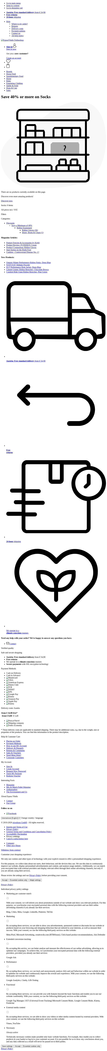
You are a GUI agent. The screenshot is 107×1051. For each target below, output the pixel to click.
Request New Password (16, 771)
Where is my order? (19, 24)
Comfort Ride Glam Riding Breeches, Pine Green (26, 272)
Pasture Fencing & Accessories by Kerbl (23, 243)
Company (10, 843)
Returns (14, 26)
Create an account (13, 58)
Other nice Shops (13, 845)
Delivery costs (17, 28)
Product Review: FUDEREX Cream (21, 245)
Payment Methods (13, 743)
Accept (4, 880)
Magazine (10, 785)
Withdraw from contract (11, 850)
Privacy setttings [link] (13, 836)
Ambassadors (11, 789)
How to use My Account (16, 746)
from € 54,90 (25, 12)
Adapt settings (35, 880)
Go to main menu (13, 3)
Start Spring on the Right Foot (18, 250)
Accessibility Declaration (16, 834)
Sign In (9, 766)
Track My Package (14, 773)
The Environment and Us (16, 792)
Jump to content (12, 5)
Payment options (18, 31)
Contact (9, 801)
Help (8, 21)
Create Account (12, 769)
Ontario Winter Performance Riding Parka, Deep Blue (28, 262)
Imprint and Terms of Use (16, 827)
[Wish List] (8, 62)
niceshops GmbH (20, 822)
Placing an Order (13, 741)
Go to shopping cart (14, 8)
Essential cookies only (18, 880)
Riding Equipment (24, 228)
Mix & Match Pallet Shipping (18, 787)
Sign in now (11, 49)
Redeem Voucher (13, 776)
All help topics (17, 36)
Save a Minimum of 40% (21, 225)
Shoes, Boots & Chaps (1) (32, 232)
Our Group (10, 803)
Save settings (7, 1046)
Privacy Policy (12, 829)
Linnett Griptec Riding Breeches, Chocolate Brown (27, 269)
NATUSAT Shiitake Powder (18, 265)
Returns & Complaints (15, 750)
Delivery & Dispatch (14, 748)
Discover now (7, 201)
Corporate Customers (15, 757)
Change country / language (32, 818)
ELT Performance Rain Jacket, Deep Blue (23, 267)
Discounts (10, 223)
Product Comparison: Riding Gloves (21, 247)
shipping (13, 17)
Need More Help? (13, 755)
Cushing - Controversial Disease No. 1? (22, 252)
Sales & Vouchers (13, 753)
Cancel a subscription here (17, 839)
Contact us (15, 33)
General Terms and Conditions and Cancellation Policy (29, 832)
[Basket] (56, 66)
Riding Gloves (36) (30, 230)
